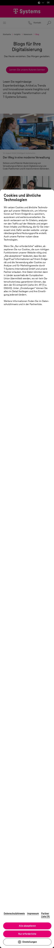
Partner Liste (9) (45, 915)
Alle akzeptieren (27, 925)
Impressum (33, 913)
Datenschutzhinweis (14, 913)
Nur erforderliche (27, 933)
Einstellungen (29, 941)
